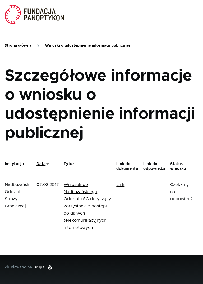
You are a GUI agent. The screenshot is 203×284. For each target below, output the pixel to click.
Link (120, 185)
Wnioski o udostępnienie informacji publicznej (87, 45)
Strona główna (18, 45)
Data (43, 164)
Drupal (39, 266)
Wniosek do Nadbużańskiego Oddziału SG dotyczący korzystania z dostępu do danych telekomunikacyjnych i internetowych (87, 206)
